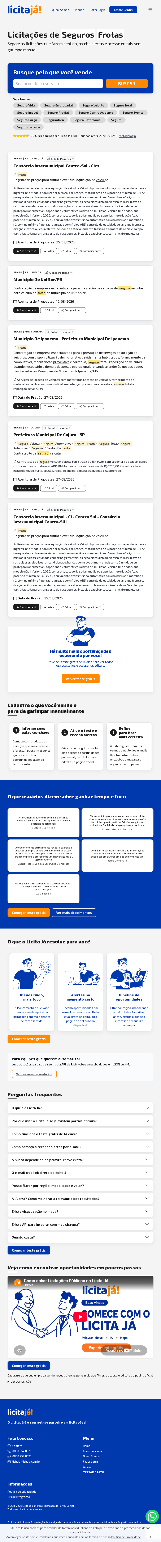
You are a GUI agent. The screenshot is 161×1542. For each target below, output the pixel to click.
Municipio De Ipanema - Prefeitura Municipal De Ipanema (71, 338)
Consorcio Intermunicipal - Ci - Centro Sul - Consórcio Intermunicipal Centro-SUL (66, 519)
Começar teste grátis (29, 912)
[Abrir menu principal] (150, 10)
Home (86, 1445)
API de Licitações (73, 1064)
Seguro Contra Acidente (95, 112)
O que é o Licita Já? (27, 1108)
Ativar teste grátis (80, 679)
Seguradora (55, 120)
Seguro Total (123, 105)
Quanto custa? (23, 1237)
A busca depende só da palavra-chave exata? (48, 1160)
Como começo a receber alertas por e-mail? (47, 1147)
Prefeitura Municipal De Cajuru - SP (49, 434)
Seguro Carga (27, 120)
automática (61, 553)
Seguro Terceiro (28, 127)
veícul (100, 180)
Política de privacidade (22, 1491)
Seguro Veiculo (93, 105)
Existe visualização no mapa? (35, 1211)
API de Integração (19, 1497)
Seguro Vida (26, 105)
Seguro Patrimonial (87, 120)
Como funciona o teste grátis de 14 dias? (44, 1134)
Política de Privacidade (126, 1537)
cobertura (118, 461)
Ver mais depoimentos (74, 912)
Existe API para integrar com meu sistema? (46, 1224)
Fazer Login (90, 1461)
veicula (55, 453)
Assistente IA (28, 250)
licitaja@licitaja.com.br (26, 1461)
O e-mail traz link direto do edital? (39, 1172)
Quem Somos (91, 1456)
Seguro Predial (58, 112)
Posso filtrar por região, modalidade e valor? (48, 1185)
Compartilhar (91, 250)
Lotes (50, 250)
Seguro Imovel (27, 112)
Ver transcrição (21, 1381)
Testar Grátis (123, 10)
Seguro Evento (133, 112)
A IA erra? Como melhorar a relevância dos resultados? (56, 1199)
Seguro (116, 120)
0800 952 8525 (21, 1451)
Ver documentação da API (34, 1074)
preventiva (61, 362)
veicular (137, 288)
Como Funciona (92, 1451)
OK (149, 1537)
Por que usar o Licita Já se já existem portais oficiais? (54, 1121)
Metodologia (127, 136)
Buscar (126, 83)
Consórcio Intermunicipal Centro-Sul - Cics (56, 165)
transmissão (43, 553)
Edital (68, 250)
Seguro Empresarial (58, 105)
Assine (87, 1467)
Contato (17, 1445)
